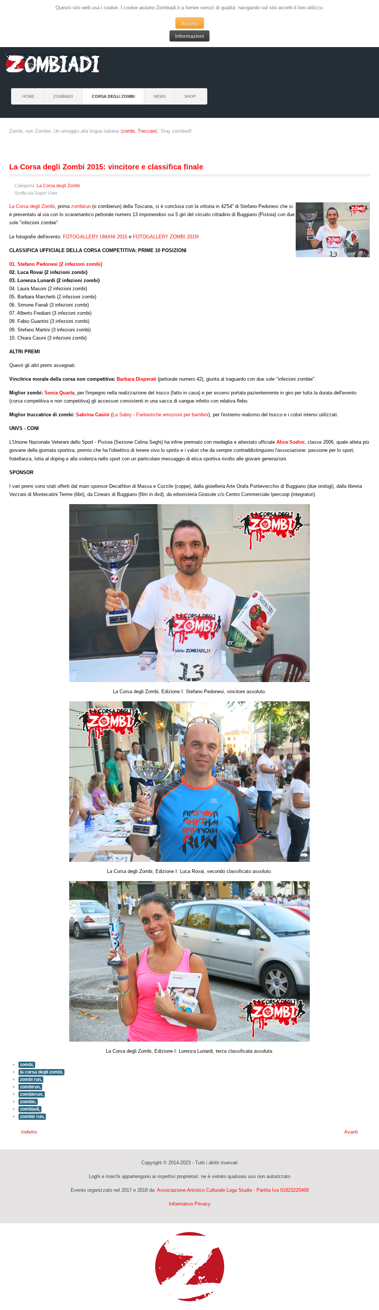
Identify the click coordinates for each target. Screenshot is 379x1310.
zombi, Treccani (139, 131)
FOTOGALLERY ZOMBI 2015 (165, 236)
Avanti (351, 1132)
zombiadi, (30, 1109)
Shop (190, 96)
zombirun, (30, 1086)
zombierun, (31, 1094)
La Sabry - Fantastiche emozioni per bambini (160, 414)
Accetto (189, 23)
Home (28, 96)
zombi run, (31, 1079)
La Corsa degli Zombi (58, 185)
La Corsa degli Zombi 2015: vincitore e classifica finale (106, 167)
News (159, 96)
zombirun (81, 206)
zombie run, (32, 1116)
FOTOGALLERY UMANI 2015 (95, 236)
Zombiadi (63, 96)
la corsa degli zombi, (41, 1072)
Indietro (28, 1132)
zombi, (27, 1064)
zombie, (28, 1101)
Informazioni (189, 36)
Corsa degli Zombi (113, 96)
